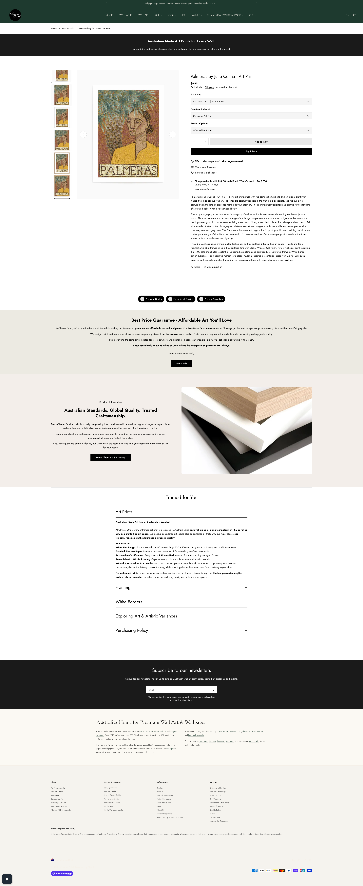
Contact (160, 788)
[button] (106, 3)
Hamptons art (257, 731)
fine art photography (196, 735)
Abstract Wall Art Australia (61, 810)
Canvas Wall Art (57, 799)
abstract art (246, 731)
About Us (160, 810)
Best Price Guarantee (165, 795)
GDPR (212, 813)
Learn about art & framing (110, 457)
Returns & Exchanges (206, 172)
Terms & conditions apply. (182, 353)
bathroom (221, 741)
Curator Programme (164, 813)
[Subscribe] (214, 690)
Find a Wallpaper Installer (114, 810)
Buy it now (251, 151)
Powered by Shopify (85, 867)
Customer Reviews (164, 802)
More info (181, 363)
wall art (142, 731)
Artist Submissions (164, 799)
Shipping (209, 87)
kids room (230, 741)
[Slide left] (83, 134)
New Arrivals (67, 28)
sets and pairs (254, 741)
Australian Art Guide (112, 802)
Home (54, 28)
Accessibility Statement (219, 821)
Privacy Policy (215, 795)
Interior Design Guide (112, 795)
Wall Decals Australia (59, 806)
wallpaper (170, 748)
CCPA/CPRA (215, 817)
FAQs (159, 806)
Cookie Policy (215, 810)
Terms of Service (216, 806)
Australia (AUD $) (64, 860)
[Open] (7, 879)
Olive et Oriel (67, 867)
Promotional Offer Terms (219, 802)
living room (203, 741)
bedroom (212, 741)
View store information (205, 189)
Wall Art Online (57, 791)
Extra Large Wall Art (58, 802)
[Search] (348, 15)
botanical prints (235, 731)
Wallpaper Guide (110, 787)
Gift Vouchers (215, 799)
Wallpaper (55, 795)
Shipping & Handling (218, 788)
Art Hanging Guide (111, 798)
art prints (149, 731)
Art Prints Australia (58, 788)
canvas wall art (160, 731)
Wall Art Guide (110, 791)
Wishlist (160, 791)
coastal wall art (222, 731)
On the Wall (108, 806)
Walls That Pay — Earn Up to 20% (170, 817)
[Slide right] (172, 134)
